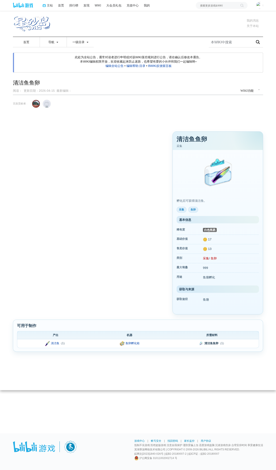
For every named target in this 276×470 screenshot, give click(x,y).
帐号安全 (156, 440)
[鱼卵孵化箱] (122, 343)
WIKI (98, 5)
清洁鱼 (55, 343)
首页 (61, 5)
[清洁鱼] (47, 343)
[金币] (205, 239)
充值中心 (133, 5)
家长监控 (189, 440)
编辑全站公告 (114, 66)
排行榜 (73, 5)
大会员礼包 (113, 5)
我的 (147, 5)
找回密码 (173, 440)
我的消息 (253, 20)
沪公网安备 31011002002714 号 (158, 458)
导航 (51, 42)
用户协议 (206, 440)
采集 (206, 258)
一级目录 (78, 42)
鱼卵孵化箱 (132, 343)
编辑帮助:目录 (135, 66)
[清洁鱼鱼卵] (217, 173)
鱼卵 (214, 258)
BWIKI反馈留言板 (160, 66)
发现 (86, 5)
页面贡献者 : (20, 103)
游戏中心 (139, 440)
